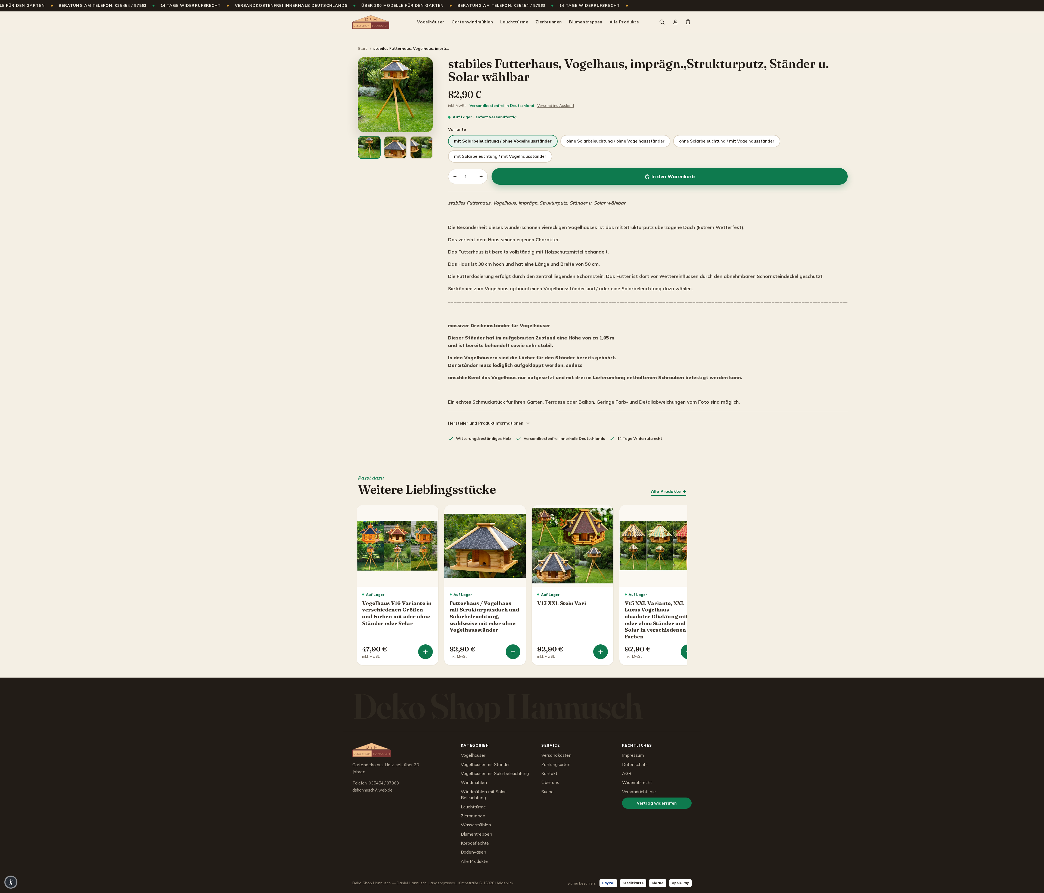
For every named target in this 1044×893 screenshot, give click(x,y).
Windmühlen (474, 782)
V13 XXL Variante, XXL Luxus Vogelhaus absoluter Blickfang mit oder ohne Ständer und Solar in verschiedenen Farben (656, 620)
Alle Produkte (624, 21)
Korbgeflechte (475, 843)
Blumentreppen (585, 21)
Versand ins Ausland (555, 105)
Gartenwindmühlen (472, 21)
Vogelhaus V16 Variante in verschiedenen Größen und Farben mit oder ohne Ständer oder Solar (396, 613)
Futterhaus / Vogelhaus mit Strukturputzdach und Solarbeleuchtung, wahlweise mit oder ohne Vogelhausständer (484, 616)
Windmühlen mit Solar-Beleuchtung (484, 794)
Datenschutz (635, 764)
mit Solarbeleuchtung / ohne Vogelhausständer (503, 141)
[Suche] (662, 22)
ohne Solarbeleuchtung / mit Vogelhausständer (726, 141)
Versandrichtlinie (639, 791)
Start (362, 48)
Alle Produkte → (668, 491)
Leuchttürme (514, 21)
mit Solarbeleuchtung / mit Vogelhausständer (500, 156)
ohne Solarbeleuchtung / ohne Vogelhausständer (615, 141)
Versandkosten (556, 755)
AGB (626, 773)
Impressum (633, 755)
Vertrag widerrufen (657, 803)
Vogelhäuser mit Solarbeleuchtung (495, 773)
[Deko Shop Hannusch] (370, 22)
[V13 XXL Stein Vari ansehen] (600, 651)
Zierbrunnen (548, 21)
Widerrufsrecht (637, 782)
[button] (10, 882)
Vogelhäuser (431, 21)
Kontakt (549, 773)
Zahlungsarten (555, 764)
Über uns (550, 782)
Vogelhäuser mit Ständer (485, 764)
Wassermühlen (476, 824)
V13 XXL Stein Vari (561, 603)
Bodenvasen (473, 852)
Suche (547, 791)
